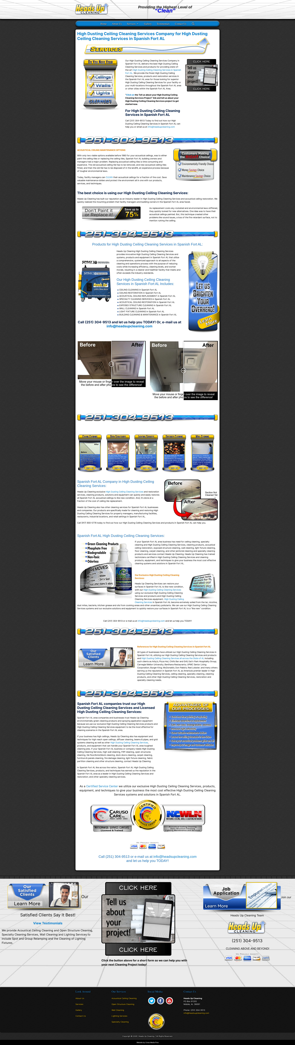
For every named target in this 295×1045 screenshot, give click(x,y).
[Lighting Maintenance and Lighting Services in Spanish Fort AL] (146, 474)
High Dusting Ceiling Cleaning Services (124, 491)
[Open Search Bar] (193, 24)
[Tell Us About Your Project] (138, 919)
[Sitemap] (77, 1022)
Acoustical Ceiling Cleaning (124, 998)
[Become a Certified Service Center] (156, 1021)
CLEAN (109, 177)
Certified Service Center (102, 786)
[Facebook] (160, 1004)
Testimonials (163, 23)
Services (131, 23)
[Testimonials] (44, 896)
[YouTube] (169, 1004)
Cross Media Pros (152, 1042)
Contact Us (180, 23)
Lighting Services (119, 1016)
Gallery (148, 23)
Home (103, 23)
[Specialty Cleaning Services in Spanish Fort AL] (174, 474)
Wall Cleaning (118, 1010)
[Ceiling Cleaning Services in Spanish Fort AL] (90, 474)
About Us (117, 23)
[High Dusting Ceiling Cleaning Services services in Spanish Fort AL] (111, 220)
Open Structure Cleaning (123, 1004)
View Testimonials (47, 923)
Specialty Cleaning (120, 1022)
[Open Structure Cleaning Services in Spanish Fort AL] (118, 474)
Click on (130, 95)
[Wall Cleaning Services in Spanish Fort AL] (202, 474)
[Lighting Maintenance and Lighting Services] (202, 333)
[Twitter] (152, 1004)
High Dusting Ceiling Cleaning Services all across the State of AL (173, 658)
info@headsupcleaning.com (161, 127)
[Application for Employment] (242, 897)
